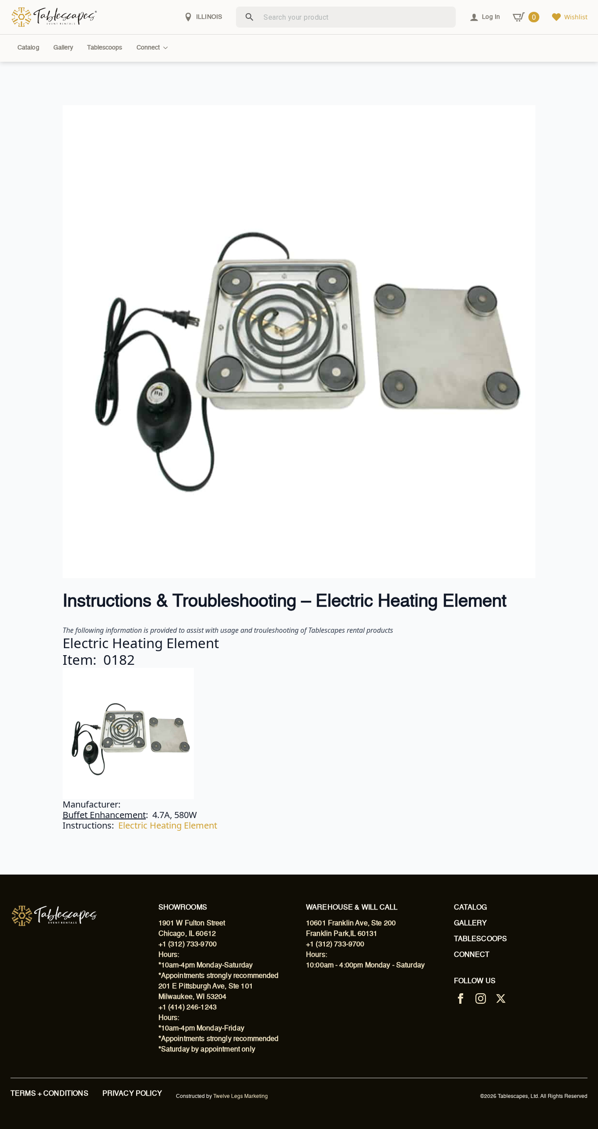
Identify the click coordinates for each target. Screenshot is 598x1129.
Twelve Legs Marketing (240, 1096)
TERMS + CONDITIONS (49, 1093)
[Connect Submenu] (167, 48)
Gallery (63, 48)
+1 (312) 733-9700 (187, 944)
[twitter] (500, 998)
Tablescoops (104, 48)
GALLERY (470, 923)
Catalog (28, 48)
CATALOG (470, 907)
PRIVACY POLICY (132, 1093)
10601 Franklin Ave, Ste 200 (351, 923)
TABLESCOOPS (480, 939)
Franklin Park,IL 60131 (341, 934)
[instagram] (480, 998)
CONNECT (472, 955)
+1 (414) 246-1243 (187, 1007)
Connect (148, 48)
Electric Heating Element (167, 825)
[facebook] (460, 998)
